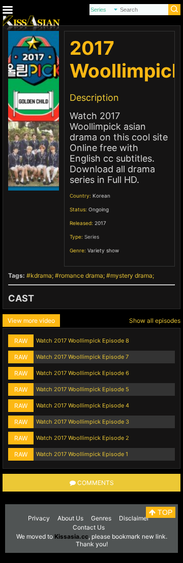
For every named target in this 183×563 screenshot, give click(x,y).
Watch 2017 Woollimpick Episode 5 (82, 389)
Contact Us (89, 527)
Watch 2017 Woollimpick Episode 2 (82, 437)
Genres (101, 518)
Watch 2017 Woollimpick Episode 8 (82, 340)
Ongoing (98, 209)
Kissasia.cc (71, 536)
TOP (164, 512)
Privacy (39, 518)
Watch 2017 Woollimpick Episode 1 (82, 454)
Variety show (102, 250)
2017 (100, 223)
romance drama (81, 275)
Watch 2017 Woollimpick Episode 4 (82, 405)
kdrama (41, 275)
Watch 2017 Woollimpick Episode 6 (82, 373)
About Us (70, 518)
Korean (101, 196)
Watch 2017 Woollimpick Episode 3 (82, 421)
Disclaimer (134, 518)
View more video (31, 320)
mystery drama (131, 275)
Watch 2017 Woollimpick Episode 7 (82, 356)
